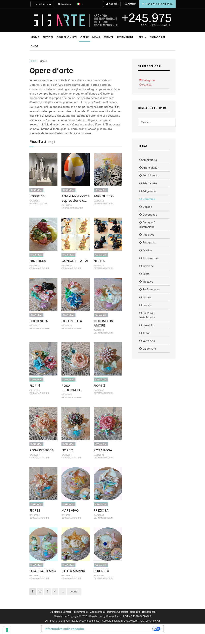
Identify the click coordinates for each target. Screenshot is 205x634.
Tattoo (146, 333)
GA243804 (66, 455)
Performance (150, 289)
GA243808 (66, 395)
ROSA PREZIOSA (41, 450)
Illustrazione (150, 258)
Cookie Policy (97, 612)
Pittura (146, 297)
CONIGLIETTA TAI (74, 260)
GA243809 (34, 390)
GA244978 (66, 205)
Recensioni (125, 37)
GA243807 (99, 390)
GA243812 (66, 326)
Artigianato (149, 191)
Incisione (148, 266)
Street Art (148, 325)
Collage (147, 206)
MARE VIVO (70, 510)
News (96, 37)
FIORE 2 (67, 450)
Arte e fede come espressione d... (75, 198)
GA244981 (34, 201)
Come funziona (42, 4)
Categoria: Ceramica (147, 82)
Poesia (146, 305)
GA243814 (99, 265)
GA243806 (34, 455)
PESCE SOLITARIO (42, 571)
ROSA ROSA (103, 450)
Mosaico (147, 281)
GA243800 (99, 515)
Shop (34, 46)
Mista (145, 273)
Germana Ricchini (103, 204)
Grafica (147, 250)
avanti (74, 591)
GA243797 (34, 575)
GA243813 (34, 326)
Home (35, 37)
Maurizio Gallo (38, 204)
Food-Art (148, 234)
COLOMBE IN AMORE (103, 323)
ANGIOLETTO (104, 196)
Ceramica (36, 190)
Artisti (47, 37)
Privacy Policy (80, 612)
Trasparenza (149, 612)
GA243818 (34, 265)
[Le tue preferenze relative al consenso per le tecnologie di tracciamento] (7, 630)
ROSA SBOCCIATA (70, 387)
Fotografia (149, 242)
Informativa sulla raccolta (64, 629)
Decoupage (149, 214)
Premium (66, 4)
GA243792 (99, 575)
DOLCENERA (38, 321)
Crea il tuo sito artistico (158, 4)
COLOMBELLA (71, 321)
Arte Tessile (149, 183)
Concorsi (157, 37)
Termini (111, 612)
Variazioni (37, 196)
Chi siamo (55, 612)
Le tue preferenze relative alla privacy (120, 629)
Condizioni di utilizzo (128, 612)
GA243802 (34, 515)
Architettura (149, 159)
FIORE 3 (99, 385)
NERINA (99, 260)
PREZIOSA (101, 510)
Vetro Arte (148, 340)
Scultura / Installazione (147, 315)
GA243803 (99, 455)
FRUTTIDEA (37, 260)
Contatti (66, 612)
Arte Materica (150, 175)
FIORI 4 (34, 385)
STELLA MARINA (73, 571)
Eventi (108, 37)
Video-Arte (149, 348)
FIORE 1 (34, 510)
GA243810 (99, 330)
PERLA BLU (101, 571)
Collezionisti (67, 37)
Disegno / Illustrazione (147, 224)
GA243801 (66, 515)
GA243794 (66, 575)
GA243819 (99, 201)
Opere (84, 37)
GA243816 (66, 265)
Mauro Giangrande (72, 208)
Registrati (130, 4)
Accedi (112, 4)
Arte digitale (149, 167)
